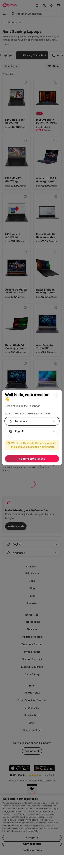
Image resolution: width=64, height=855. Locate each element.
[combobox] (32, 421)
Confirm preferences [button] (32, 458)
